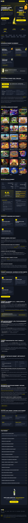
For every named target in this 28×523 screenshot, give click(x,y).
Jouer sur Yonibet (14, 501)
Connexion (8, 511)
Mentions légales (23, 511)
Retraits (11, 511)
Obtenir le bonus (22, 1)
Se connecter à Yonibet (5, 296)
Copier (24, 17)
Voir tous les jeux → (24, 107)
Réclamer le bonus (5, 18)
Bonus (1, 511)
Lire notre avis (4, 20)
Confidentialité (2, 512)
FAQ (1, 38)
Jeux (3, 511)
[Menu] (26, 1)
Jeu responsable (18, 511)
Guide (13, 511)
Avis (5, 511)
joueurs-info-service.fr (8, 517)
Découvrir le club (5, 65)
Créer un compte (21, 20)
